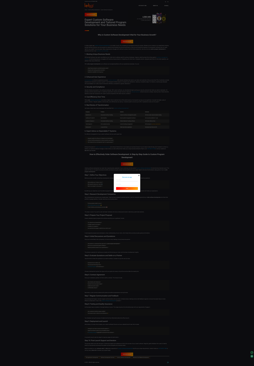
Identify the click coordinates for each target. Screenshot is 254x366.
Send (127, 188)
